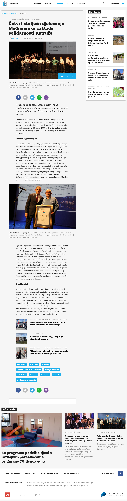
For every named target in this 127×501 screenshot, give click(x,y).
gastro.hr (42, 486)
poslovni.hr (47, 483)
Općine (48, 3)
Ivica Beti (15, 38)
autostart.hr (50, 486)
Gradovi (37, 3)
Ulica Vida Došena (36, 333)
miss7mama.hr (79, 483)
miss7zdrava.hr (32, 486)
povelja (45, 364)
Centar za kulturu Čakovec (29, 369)
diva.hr (63, 483)
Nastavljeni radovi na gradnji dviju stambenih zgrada (46, 337)
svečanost (21, 364)
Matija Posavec (52, 369)
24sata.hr (39, 483)
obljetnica (21, 375)
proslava (34, 364)
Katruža (45, 375)
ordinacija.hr (90, 483)
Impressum (30, 473)
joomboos (59, 486)
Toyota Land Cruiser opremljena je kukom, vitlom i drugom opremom (49, 319)
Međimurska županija (26, 380)
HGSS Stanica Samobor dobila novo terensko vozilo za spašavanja (47, 323)
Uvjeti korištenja (12, 473)
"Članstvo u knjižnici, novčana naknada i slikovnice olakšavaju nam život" (49, 352)
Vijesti (70, 3)
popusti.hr (76, 486)
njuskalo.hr (68, 486)
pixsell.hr (84, 486)
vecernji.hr (31, 483)
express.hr (56, 483)
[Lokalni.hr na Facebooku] (120, 473)
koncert (33, 375)
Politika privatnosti (49, 473)
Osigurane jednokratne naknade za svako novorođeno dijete (49, 348)
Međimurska (23, 13)
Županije (59, 3)
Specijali (81, 3)
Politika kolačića (71, 473)
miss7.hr (70, 483)
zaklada (56, 375)
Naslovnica (5, 13)
